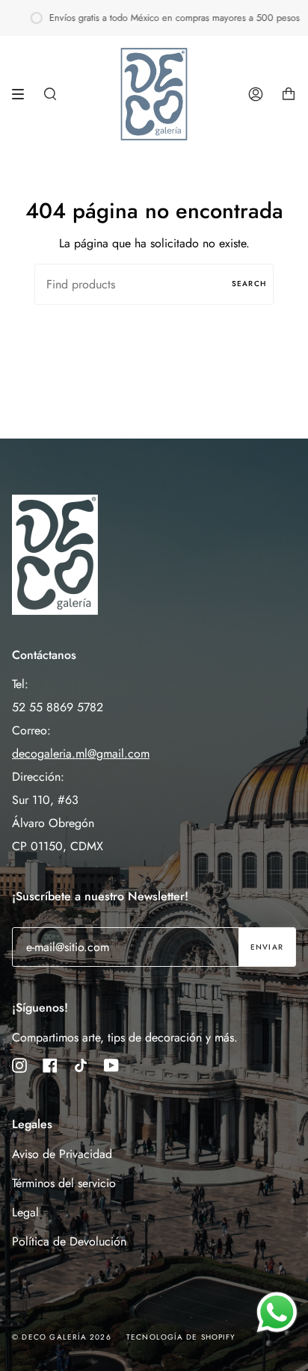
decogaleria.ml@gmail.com (81, 753)
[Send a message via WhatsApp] (277, 1312)
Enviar (266, 947)
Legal (25, 1212)
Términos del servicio (64, 1183)
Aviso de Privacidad (62, 1154)
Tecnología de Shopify (180, 1337)
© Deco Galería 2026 (61, 1337)
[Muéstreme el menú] (23, 94)
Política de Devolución (69, 1241)
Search (249, 283)
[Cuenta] (255, 94)
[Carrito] (288, 94)
